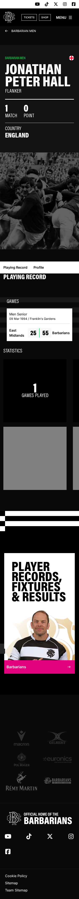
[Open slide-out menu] (64, 17)
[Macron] (21, 737)
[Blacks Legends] (57, 781)
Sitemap (11, 883)
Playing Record (15, 267)
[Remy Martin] (21, 780)
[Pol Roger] (21, 759)
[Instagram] (65, 4)
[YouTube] (37, 4)
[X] (56, 4)
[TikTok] (47, 4)
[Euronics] (57, 759)
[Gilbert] (57, 738)
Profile (38, 267)
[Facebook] (74, 4)
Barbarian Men (23, 31)
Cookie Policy (16, 876)
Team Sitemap (16, 890)
